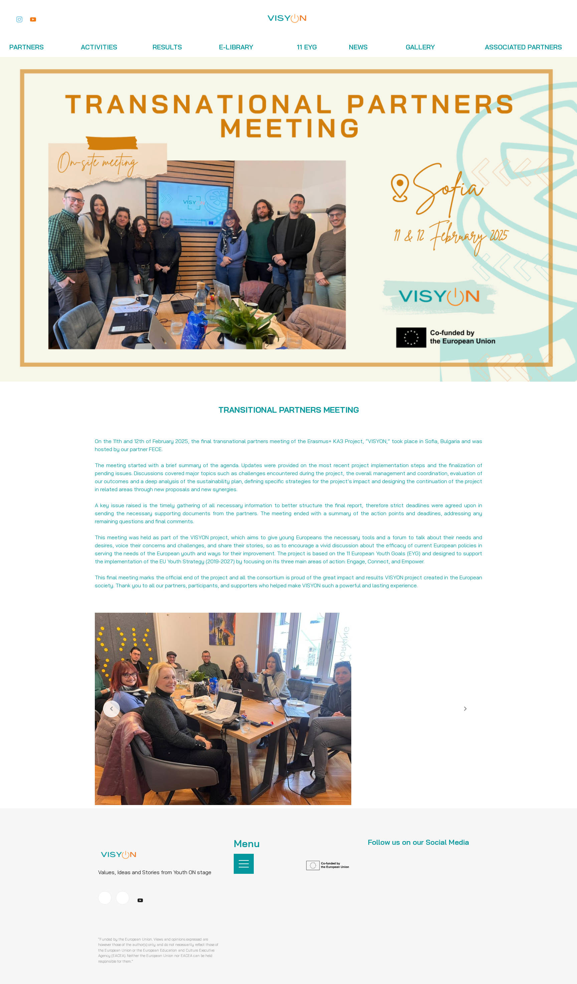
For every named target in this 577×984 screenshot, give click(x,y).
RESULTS (167, 47)
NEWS (358, 47)
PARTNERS (26, 47)
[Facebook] (105, 898)
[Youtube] (33, 18)
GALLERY (420, 47)
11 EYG (307, 47)
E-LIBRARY (236, 47)
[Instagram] (19, 18)
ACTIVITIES (99, 47)
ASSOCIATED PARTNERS (523, 47)
